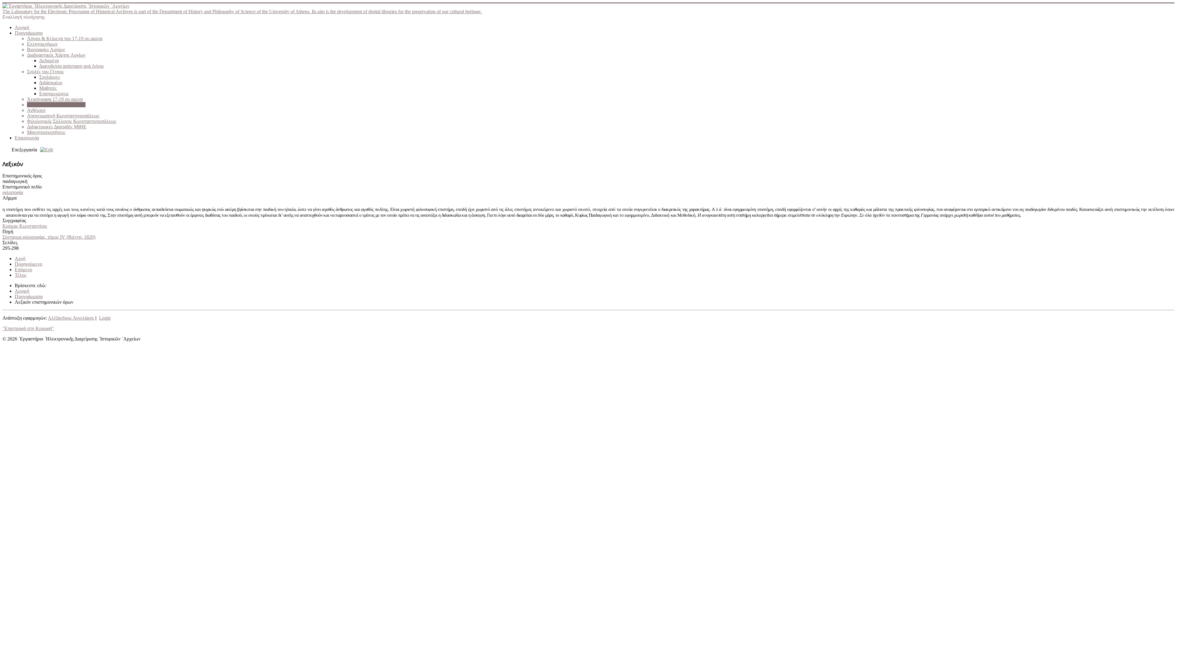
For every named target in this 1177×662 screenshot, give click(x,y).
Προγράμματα (29, 33)
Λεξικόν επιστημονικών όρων (56, 104)
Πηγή (7, 231)
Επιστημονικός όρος (22, 175)
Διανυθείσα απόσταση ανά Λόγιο (71, 66)
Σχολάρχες (49, 77)
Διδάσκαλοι (50, 82)
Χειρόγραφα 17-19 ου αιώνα (55, 99)
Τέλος (20, 275)
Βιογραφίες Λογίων (46, 49)
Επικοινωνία (27, 137)
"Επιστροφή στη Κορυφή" (28, 328)
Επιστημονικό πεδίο (22, 186)
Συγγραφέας (14, 220)
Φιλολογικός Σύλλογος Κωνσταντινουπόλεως (71, 121)
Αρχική (22, 27)
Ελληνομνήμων (42, 44)
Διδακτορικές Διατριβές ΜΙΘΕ (56, 126)
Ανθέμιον (36, 110)
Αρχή (20, 258)
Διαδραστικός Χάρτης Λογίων (56, 55)
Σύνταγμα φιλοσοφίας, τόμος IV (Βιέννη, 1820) (48, 237)
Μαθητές (48, 88)
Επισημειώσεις (54, 93)
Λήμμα (9, 197)
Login (105, 318)
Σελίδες (9, 242)
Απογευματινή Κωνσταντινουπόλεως (63, 115)
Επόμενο (23, 269)
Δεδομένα (49, 60)
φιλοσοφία (12, 192)
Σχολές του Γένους (45, 71)
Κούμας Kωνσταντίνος (24, 226)
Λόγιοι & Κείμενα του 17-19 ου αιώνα (64, 38)
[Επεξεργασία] (45, 149)
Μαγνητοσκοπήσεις (46, 132)
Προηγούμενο (28, 264)
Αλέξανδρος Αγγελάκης (71, 318)
